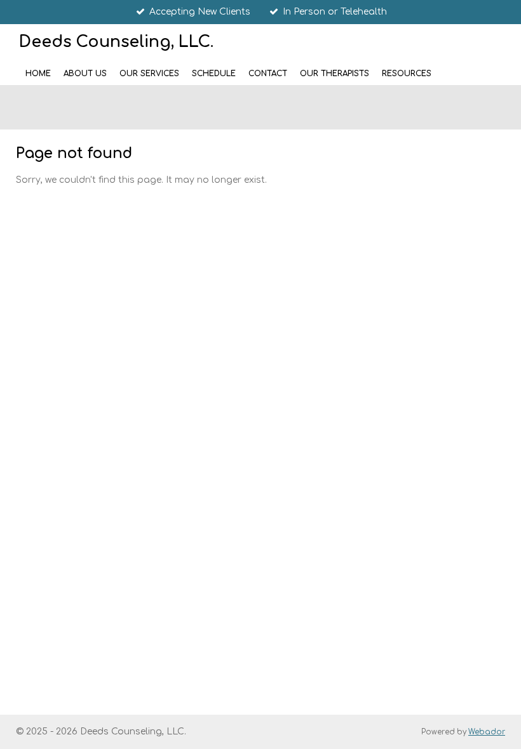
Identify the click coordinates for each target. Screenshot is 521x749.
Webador (486, 732)
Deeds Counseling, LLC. (116, 42)
